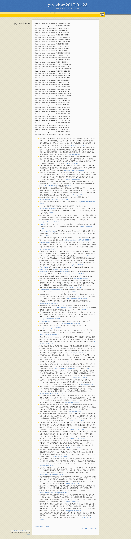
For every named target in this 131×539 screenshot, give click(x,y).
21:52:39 (92, 384)
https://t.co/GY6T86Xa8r (47, 319)
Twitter (52, 13)
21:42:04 (85, 377)
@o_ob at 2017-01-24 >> (88, 528)
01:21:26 (82, 195)
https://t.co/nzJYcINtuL (46, 199)
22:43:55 (79, 447)
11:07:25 (85, 278)
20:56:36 (84, 353)
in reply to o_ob (76, 145)
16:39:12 (84, 310)
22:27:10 (80, 411)
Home (47, 13)
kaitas (28, 534)
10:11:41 (53, 249)
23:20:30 (66, 474)
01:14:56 (68, 186)
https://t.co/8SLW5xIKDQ (49, 186)
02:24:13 (42, 229)
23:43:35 (66, 492)
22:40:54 (82, 438)
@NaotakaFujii (44, 321)
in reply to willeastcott (72, 274)
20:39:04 (58, 328)
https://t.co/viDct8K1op (47, 474)
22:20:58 (66, 393)
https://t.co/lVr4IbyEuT (46, 303)
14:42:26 (84, 299)
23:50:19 (76, 502)
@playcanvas (43, 269)
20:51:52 (57, 335)
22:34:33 (81, 420)
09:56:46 (88, 240)
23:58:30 (42, 520)
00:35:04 (77, 179)
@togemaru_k (74, 368)
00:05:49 (84, 145)
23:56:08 (78, 511)
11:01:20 (80, 265)
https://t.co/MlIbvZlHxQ (47, 492)
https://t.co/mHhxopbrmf (47, 328)
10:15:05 (89, 256)
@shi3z (67, 240)
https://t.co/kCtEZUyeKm (77, 240)
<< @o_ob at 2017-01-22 (42, 526)
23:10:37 (65, 456)
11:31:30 (74, 292)
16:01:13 (56, 303)
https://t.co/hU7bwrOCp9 (62, 368)
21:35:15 (86, 368)
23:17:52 (51, 465)
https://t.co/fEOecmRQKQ (48, 208)
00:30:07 (82, 170)
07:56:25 (46, 235)
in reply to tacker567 (86, 226)
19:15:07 (57, 319)
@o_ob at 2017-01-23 (22, 24)
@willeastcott (45, 267)
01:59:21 (51, 213)
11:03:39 (70, 269)
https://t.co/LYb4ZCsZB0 (64, 308)
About (57, 13)
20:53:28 (50, 344)
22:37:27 (82, 429)
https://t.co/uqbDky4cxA (71, 170)
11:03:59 (81, 274)
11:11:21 (80, 287)
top (66, 524)
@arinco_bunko (46, 231)
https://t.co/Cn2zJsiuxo (47, 222)
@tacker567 (43, 224)
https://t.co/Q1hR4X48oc (47, 335)
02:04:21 (56, 222)
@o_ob (54, 231)
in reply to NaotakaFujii (69, 323)
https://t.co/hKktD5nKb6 (74, 299)
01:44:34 (42, 204)
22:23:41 (76, 402)
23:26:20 (78, 483)
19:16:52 (78, 323)
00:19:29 (78, 163)
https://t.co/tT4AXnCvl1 (47, 393)
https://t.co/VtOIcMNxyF (60, 269)
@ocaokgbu (43, 242)
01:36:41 (66, 199)
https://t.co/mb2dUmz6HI (87, 202)
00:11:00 (80, 154)
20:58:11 (69, 362)
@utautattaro (64, 271)
